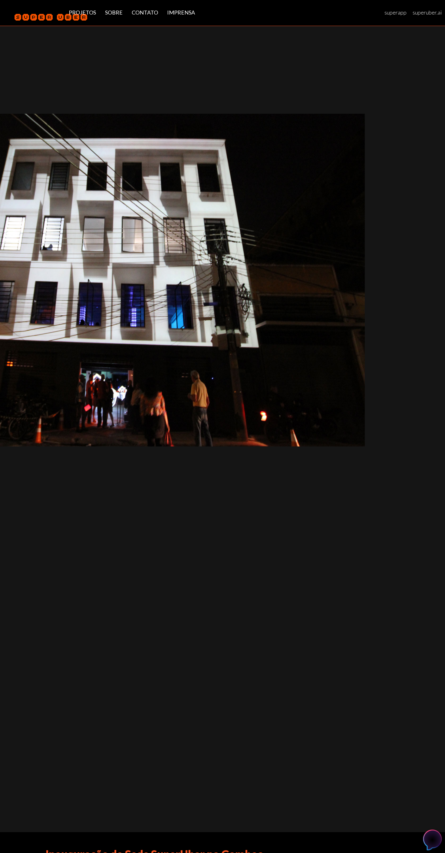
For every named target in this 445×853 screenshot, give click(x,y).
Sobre (114, 12)
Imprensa (181, 12)
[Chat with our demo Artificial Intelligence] (432, 838)
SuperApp (395, 12)
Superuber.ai (427, 12)
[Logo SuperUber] (36, 18)
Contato (145, 12)
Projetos (82, 12)
